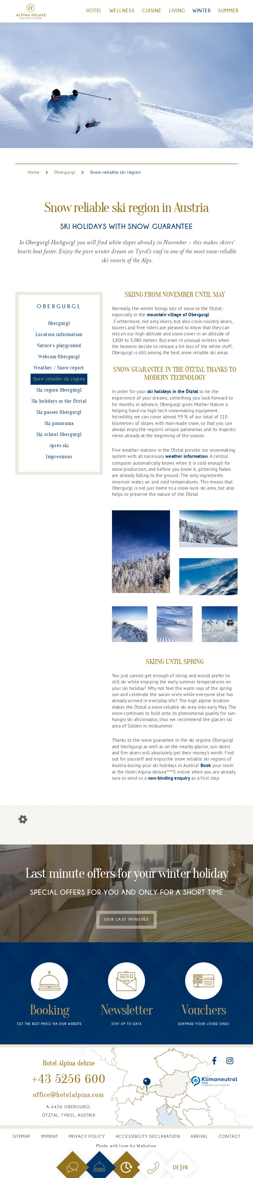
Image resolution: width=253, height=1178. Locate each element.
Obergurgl (64, 172)
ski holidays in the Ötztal (172, 392)
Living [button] (177, 10)
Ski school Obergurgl (59, 435)
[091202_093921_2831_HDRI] (208, 529)
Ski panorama (59, 424)
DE (176, 1167)
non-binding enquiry (169, 778)
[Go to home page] (31, 11)
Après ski (59, 446)
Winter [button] (202, 10)
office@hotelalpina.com (68, 1095)
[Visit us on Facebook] (215, 1061)
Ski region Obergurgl (59, 390)
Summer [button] (228, 10)
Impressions (59, 457)
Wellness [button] (122, 10)
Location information (58, 335)
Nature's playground (59, 346)
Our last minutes (126, 919)
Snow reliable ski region (59, 379)
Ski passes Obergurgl (58, 412)
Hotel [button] (94, 10)
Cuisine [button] (151, 10)
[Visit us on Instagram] (230, 1061)
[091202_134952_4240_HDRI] (141, 552)
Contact (230, 1136)
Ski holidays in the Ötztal (59, 401)
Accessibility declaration (148, 1136)
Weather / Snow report (59, 368)
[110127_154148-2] (220, 624)
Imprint (49, 1136)
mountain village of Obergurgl (178, 315)
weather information (186, 456)
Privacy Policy (87, 1136)
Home (34, 172)
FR (185, 1167)
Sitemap (22, 1136)
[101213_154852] (208, 577)
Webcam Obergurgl (59, 357)
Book (206, 766)
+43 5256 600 (69, 1080)
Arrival (199, 1136)
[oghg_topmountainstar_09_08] (130, 624)
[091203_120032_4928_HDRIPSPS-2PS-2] (175, 624)
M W (126, 1145)
